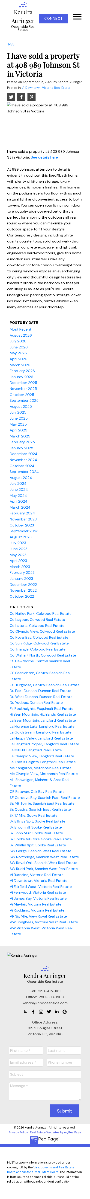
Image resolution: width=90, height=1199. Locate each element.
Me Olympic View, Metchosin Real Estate (44, 773)
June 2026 (19, 347)
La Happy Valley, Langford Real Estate (41, 738)
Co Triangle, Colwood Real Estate (38, 649)
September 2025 (24, 400)
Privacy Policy (18, 1132)
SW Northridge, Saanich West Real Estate (44, 857)
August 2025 (21, 406)
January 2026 (21, 376)
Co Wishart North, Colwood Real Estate (43, 655)
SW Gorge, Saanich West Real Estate (40, 850)
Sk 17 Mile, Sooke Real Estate (33, 815)
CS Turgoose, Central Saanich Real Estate (45, 684)
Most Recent (20, 329)
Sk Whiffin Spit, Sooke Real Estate (38, 845)
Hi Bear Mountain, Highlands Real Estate (43, 714)
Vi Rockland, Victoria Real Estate (37, 910)
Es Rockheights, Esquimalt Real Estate (41, 708)
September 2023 (24, 531)
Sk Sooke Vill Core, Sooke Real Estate (41, 839)
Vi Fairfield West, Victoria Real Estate (41, 886)
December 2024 (23, 453)
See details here (44, 157)
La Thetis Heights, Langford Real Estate (43, 761)
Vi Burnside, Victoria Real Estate (36, 874)
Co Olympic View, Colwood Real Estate (42, 631)
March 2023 (20, 566)
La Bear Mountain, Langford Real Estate (43, 720)
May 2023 (18, 554)
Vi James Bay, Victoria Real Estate (38, 898)
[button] (53, 18)
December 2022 (23, 584)
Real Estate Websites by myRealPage (55, 1132)
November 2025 (23, 388)
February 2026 (22, 370)
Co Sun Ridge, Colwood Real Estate (39, 643)
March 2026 (20, 365)
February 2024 (22, 513)
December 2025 (23, 382)
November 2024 (23, 459)
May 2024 (18, 495)
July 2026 (18, 341)
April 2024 (18, 501)
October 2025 (22, 394)
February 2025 (22, 442)
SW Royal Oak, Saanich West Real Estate (43, 862)
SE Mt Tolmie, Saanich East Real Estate (42, 803)
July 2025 (18, 412)
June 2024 (19, 489)
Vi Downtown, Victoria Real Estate (46, 88)
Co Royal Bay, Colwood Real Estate (39, 637)
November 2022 (23, 590)
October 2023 (22, 525)
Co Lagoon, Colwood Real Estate (37, 619)
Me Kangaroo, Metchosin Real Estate (41, 767)
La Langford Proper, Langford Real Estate (44, 744)
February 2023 (22, 572)
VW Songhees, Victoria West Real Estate (44, 922)
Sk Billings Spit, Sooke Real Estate (37, 821)
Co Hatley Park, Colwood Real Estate (41, 613)
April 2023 (18, 560)
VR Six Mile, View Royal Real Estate (38, 916)
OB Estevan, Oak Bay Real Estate (37, 791)
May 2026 (18, 353)
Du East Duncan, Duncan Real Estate (40, 690)
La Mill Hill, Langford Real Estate (36, 750)
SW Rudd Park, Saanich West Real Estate (44, 868)
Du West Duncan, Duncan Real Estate (41, 696)
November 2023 (23, 519)
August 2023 (21, 537)
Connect (53, 18)
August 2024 (21, 477)
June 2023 (18, 548)
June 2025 (19, 418)
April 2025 (18, 430)
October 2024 (22, 465)
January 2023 (21, 578)
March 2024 (20, 507)
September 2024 (24, 471)
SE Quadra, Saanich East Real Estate (40, 809)
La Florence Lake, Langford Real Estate (42, 726)
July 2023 (18, 542)
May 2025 (18, 424)
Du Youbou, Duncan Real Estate (36, 702)
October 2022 (22, 596)
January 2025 (21, 448)
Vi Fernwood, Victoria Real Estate (38, 892)
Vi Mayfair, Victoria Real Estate (35, 904)
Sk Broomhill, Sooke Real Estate (36, 827)
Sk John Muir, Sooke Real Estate (36, 833)
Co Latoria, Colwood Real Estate (37, 625)
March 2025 (20, 436)
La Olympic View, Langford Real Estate (42, 756)
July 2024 (18, 483)
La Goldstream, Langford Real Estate (41, 732)
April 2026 (18, 359)
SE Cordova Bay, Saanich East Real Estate (45, 797)
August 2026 (21, 335)
